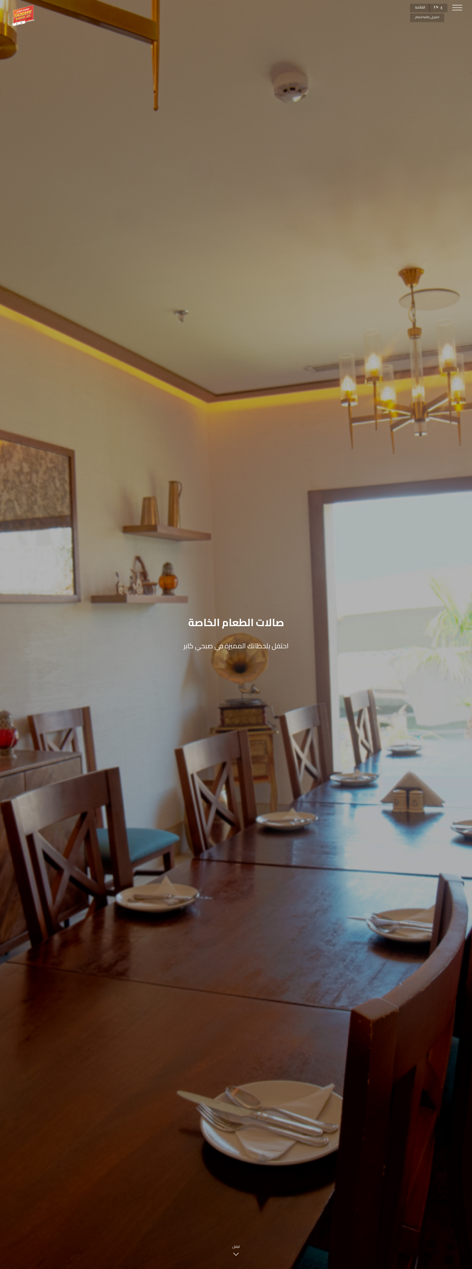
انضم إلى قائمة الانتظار (427, 17)
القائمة (420, 7)
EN (436, 7)
